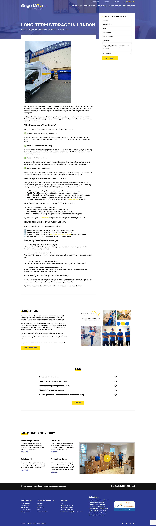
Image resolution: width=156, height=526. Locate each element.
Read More (24, 452)
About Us (106, 1)
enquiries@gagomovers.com (54, 486)
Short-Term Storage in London (97, 506)
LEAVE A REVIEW (124, 509)
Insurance (40, 503)
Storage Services (129, 6)
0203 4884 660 (128, 486)
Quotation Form (95, 1)
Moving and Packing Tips (67, 505)
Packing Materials (115, 6)
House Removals (76, 6)
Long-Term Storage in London (97, 504)
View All (78, 402)
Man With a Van (102, 6)
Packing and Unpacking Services (97, 513)
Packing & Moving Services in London (98, 500)
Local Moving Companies (67, 509)
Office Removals (89, 6)
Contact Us (116, 1)
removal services (72, 199)
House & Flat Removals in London (97, 510)
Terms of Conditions (42, 512)
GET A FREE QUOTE (30, 348)
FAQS (38, 509)
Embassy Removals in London (97, 515)
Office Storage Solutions (67, 507)
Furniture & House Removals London (98, 508)
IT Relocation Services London (97, 502)
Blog (62, 503)
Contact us (45, 218)
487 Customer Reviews (129, 506)
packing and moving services (60, 234)
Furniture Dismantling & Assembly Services (72, 512)
